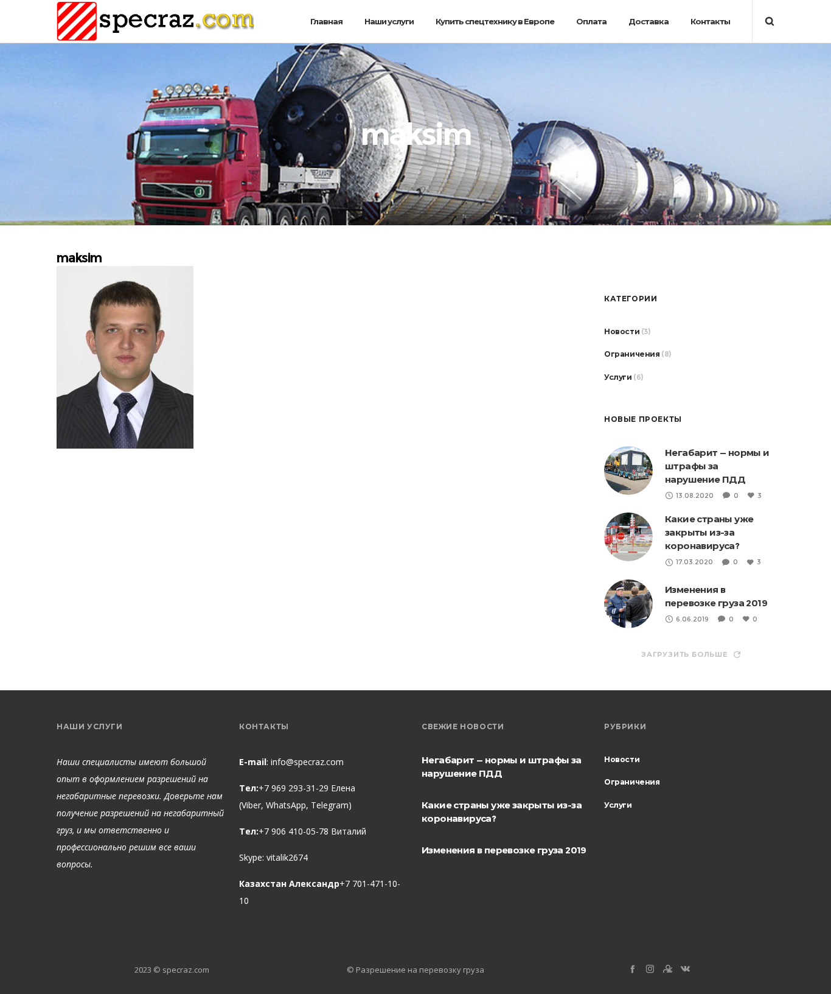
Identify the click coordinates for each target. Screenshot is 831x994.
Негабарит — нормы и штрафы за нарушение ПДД (717, 466)
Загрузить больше (684, 654)
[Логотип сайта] (155, 21)
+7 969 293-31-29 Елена (307, 788)
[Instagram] (650, 968)
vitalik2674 (287, 857)
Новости (621, 331)
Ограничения (632, 354)
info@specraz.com (307, 762)
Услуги (618, 377)
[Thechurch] (667, 968)
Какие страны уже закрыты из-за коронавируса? (709, 532)
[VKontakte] (685, 968)
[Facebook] (632, 968)
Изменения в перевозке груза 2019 (504, 850)
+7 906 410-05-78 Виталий (312, 831)
